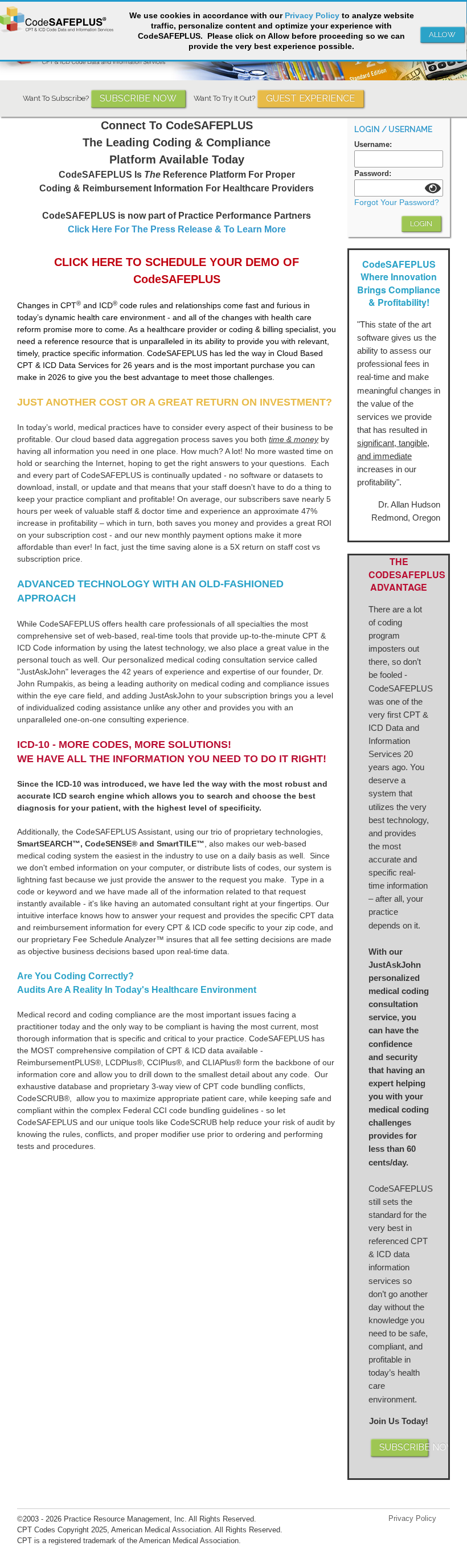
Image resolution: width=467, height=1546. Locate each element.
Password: (372, 173)
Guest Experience (310, 98)
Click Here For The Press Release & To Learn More (177, 229)
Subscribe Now (138, 98)
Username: (373, 144)
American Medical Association (161, 1529)
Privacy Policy (412, 1518)
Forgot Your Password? (396, 202)
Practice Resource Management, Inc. (125, 1519)
